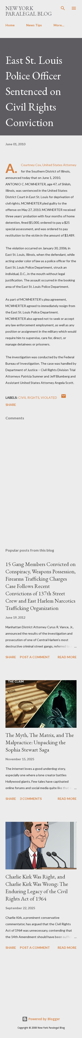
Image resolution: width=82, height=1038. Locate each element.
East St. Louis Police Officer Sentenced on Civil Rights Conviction (33, 91)
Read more (67, 657)
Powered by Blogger (44, 1019)
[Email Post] (63, 397)
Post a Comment (35, 657)
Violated (49, 397)
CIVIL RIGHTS (28, 397)
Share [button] (10, 405)
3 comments (31, 799)
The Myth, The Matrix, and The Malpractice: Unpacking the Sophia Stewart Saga (39, 742)
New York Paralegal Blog (28, 11)
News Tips (34, 25)
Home (10, 25)
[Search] (63, 8)
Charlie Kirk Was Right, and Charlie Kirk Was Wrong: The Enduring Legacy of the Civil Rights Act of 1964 (36, 887)
